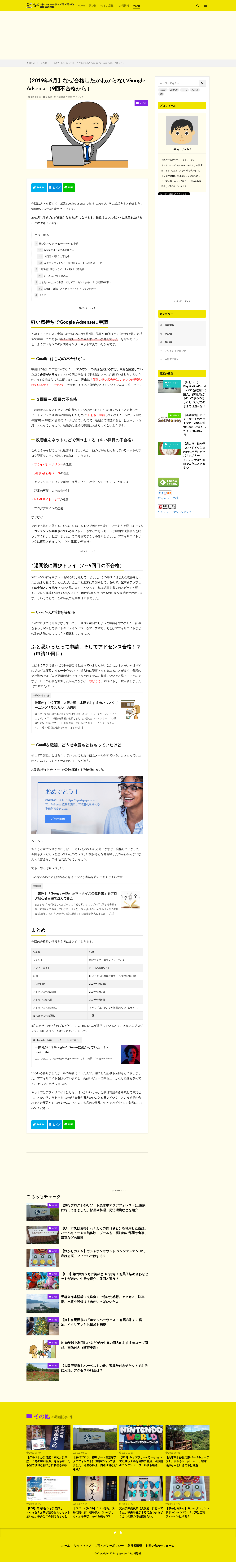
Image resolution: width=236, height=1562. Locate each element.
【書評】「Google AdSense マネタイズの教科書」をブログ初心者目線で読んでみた (76, 895)
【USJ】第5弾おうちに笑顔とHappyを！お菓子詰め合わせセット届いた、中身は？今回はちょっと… (48, 1512)
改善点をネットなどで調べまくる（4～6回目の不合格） (71, 262)
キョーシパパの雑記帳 (128, 1553)
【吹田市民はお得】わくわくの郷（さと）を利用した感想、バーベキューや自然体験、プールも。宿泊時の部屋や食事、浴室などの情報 (104, 1232)
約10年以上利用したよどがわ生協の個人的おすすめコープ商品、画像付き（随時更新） (104, 1345)
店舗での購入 (172, 359)
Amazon (163, 90)
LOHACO (174, 90)
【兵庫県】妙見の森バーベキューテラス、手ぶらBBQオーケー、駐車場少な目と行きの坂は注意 (187, 1461)
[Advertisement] (118, 35)
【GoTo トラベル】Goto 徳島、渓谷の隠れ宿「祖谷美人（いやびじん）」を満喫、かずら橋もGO (93, 1512)
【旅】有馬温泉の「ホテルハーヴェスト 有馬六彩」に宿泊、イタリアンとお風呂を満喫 (101, 1322)
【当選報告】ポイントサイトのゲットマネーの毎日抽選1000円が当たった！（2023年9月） (194, 425)
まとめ (40, 295)
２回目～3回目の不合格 (54, 256)
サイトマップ (82, 1545)
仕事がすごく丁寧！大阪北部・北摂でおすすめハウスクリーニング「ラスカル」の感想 (76, 705)
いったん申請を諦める (53, 275)
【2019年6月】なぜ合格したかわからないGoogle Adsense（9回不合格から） (88, 63)
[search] (202, 83)
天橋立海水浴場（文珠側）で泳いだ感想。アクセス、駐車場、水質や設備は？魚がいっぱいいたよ (102, 1299)
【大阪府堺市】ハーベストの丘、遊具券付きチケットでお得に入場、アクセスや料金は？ (104, 1368)
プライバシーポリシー (109, 1545)
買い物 (168, 342)
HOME (81, 5)
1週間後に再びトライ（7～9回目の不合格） (61, 269)
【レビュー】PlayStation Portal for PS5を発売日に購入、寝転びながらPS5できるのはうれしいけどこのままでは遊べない (194, 394)
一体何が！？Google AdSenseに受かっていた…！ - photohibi (71, 1049)
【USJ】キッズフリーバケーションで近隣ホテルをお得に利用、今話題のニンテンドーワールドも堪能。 (141, 1461)
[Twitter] (39, 187)
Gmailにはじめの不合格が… (56, 249)
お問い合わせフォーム (160, 1545)
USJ (161, 94)
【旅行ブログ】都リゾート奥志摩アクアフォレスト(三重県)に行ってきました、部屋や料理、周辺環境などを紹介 (104, 1207)
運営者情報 (134, 1545)
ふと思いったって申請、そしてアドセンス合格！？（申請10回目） (73, 282)
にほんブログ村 (168, 498)
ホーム (65, 1545)
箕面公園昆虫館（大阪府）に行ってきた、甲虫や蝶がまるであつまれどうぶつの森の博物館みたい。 (141, 1512)
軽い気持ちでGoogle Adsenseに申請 (56, 243)
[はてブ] (55, 187)
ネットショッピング (175, 350)
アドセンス (78, 97)
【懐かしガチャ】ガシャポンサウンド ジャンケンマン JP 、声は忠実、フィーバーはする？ (104, 1253)
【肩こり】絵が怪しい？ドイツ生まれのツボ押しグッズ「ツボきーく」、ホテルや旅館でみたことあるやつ (194, 455)
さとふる (194, 90)
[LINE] (69, 187)
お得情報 (124, 5)
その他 (136, 5)
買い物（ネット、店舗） (102, 5)
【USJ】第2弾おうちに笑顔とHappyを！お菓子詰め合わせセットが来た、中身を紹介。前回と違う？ (104, 1276)
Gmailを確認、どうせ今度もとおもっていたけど (67, 288)
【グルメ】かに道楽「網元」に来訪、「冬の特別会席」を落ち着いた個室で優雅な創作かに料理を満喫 (48, 1461)
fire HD (184, 90)
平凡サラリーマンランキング (174, 511)
